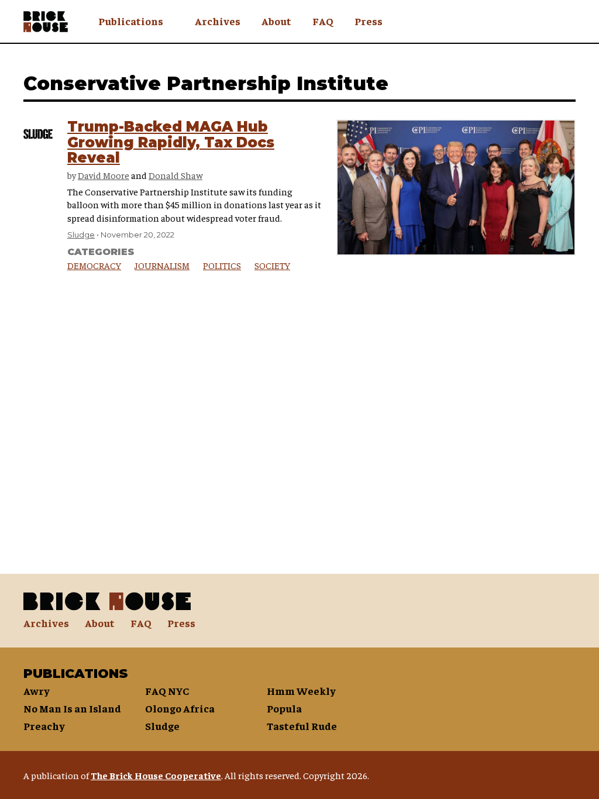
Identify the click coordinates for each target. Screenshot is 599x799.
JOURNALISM (162, 265)
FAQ (322, 20)
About (276, 20)
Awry (36, 690)
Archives (217, 20)
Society (272, 265)
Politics (222, 265)
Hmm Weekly (301, 690)
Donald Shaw (175, 175)
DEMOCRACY (94, 265)
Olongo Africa (180, 708)
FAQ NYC (167, 690)
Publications (130, 20)
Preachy (44, 725)
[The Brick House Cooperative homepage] (45, 21)
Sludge (81, 234)
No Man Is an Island (72, 708)
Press (368, 20)
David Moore (103, 175)
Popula (284, 708)
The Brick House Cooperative (156, 775)
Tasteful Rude (302, 725)
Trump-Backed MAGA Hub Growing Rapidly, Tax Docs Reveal (170, 142)
